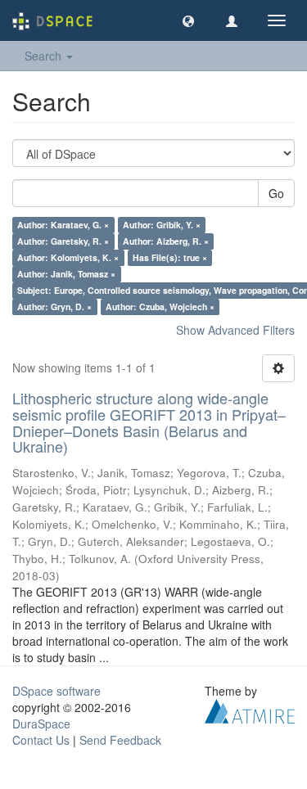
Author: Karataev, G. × (63, 225)
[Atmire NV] (250, 709)
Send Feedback (120, 740)
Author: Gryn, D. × (54, 306)
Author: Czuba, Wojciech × (160, 306)
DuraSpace (41, 723)
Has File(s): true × (170, 257)
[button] (188, 20)
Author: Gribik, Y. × (162, 225)
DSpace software (56, 691)
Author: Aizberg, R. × (166, 241)
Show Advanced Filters (235, 330)
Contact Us (41, 740)
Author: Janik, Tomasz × (66, 274)
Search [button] (45, 55)
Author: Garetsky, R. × (63, 241)
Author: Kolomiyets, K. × (68, 257)
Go (276, 193)
